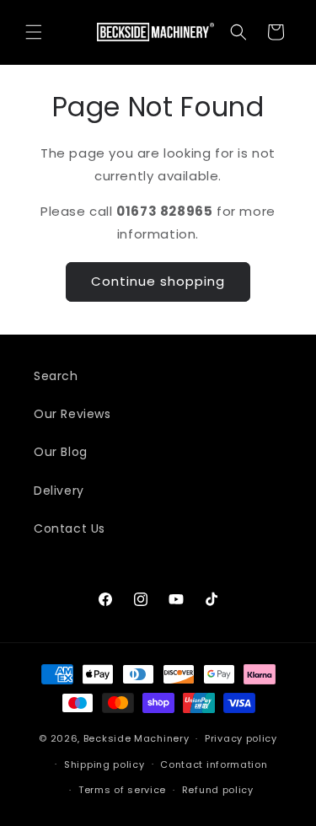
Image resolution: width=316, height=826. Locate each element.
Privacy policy (241, 738)
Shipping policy (104, 764)
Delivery (59, 490)
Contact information (213, 764)
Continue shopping (158, 281)
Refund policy (218, 789)
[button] (33, 32)
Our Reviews (72, 413)
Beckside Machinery (136, 738)
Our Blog (61, 451)
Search (56, 375)
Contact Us (69, 528)
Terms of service (122, 789)
